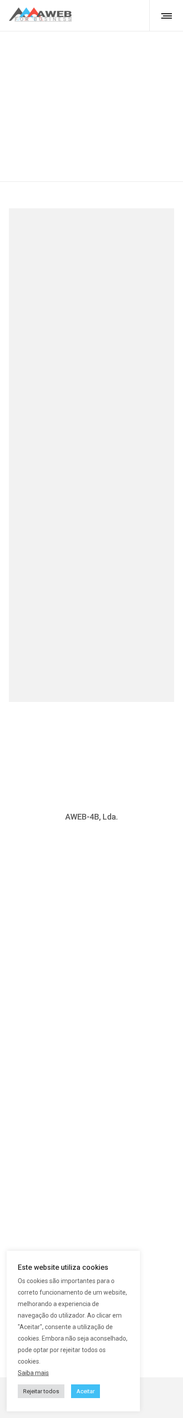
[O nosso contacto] (91, 879)
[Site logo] (40, 15)
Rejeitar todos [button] (41, 1391)
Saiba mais (33, 1372)
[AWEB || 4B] (91, 896)
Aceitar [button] (85, 1391)
